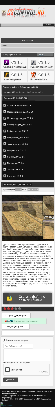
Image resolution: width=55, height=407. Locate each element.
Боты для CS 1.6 (15, 176)
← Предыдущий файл (16, 315)
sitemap (5, 401)
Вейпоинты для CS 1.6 (17, 131)
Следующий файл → (15, 326)
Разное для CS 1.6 (16, 157)
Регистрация (7, 55)
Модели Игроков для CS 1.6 (20, 112)
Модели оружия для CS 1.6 (20, 118)
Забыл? (17, 55)
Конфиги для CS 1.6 (16, 150)
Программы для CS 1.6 (18, 137)
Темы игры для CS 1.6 (17, 144)
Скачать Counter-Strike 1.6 (19, 105)
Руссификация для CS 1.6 (19, 125)
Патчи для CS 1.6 (15, 163)
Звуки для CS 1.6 (15, 170)
